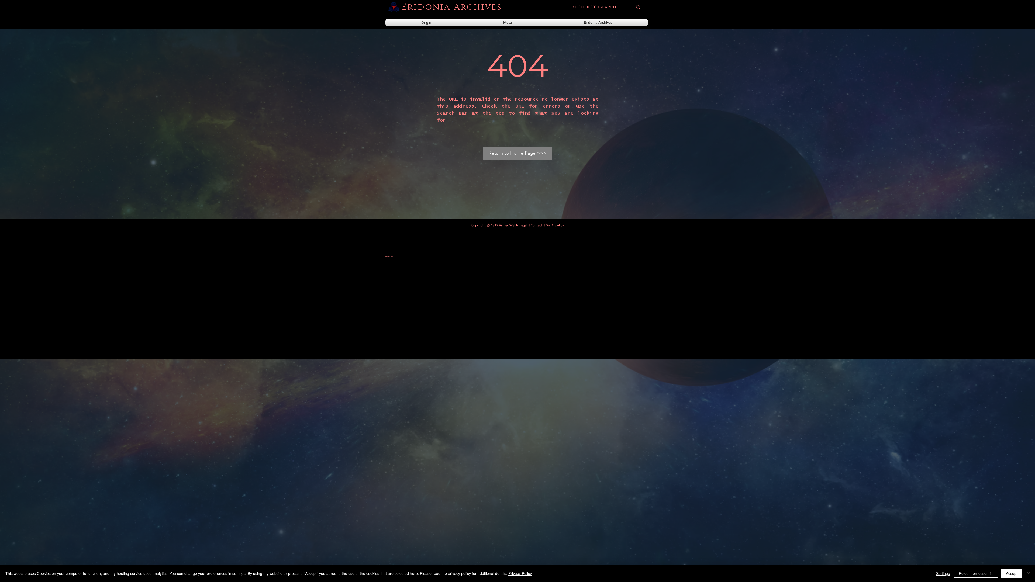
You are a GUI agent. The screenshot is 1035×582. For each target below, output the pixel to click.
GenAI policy (555, 225)
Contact (536, 225)
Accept (1011, 573)
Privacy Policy (520, 573)
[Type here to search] (638, 7)
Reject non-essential (976, 573)
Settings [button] (943, 573)
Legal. (524, 225)
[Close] (1028, 573)
